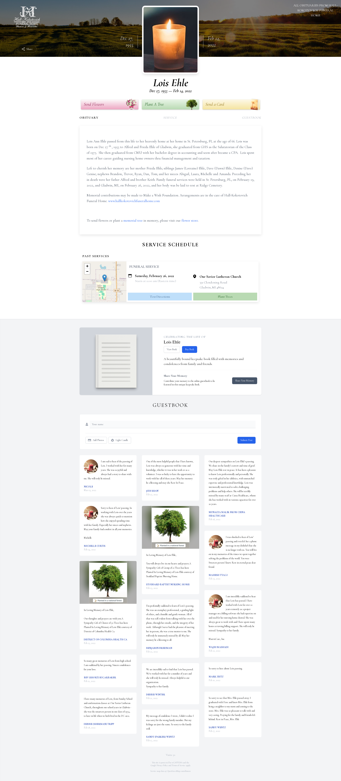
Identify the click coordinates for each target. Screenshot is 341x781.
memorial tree (133, 220)
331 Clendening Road (213, 282)
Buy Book (189, 349)
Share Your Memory (244, 380)
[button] (104, 278)
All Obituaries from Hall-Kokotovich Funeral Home (315, 10)
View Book (172, 349)
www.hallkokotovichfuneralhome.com (134, 201)
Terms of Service (178, 765)
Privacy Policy (162, 765)
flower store (190, 220)
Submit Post (246, 440)
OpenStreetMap (173, 771)
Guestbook (251, 118)
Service (170, 118)
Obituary (89, 118)
